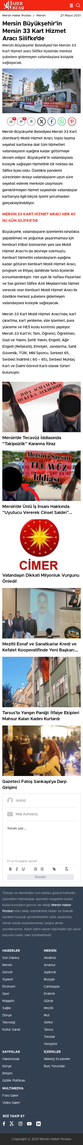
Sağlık (6, 1008)
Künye (7, 1066)
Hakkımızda (10, 1059)
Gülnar (48, 1001)
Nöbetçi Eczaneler (57, 1059)
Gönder (41, 877)
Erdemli (49, 993)
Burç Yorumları (54, 1066)
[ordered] (35, 869)
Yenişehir (50, 1044)
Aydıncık (50, 972)
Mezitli (48, 1008)
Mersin (40, 15)
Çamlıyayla (51, 986)
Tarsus (48, 1029)
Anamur (50, 965)
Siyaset (7, 979)
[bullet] (42, 869)
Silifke (48, 1022)
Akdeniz (50, 958)
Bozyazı (49, 979)
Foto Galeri (10, 1095)
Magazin (8, 1001)
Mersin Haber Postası (16, 15)
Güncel (7, 972)
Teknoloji (8, 1022)
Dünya (7, 1015)
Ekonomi (8, 986)
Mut (47, 1015)
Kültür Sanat (11, 1029)
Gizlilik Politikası (13, 1080)
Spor (5, 993)
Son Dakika (10, 958)
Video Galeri (11, 1102)
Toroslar (49, 1037)
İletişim (7, 1073)
